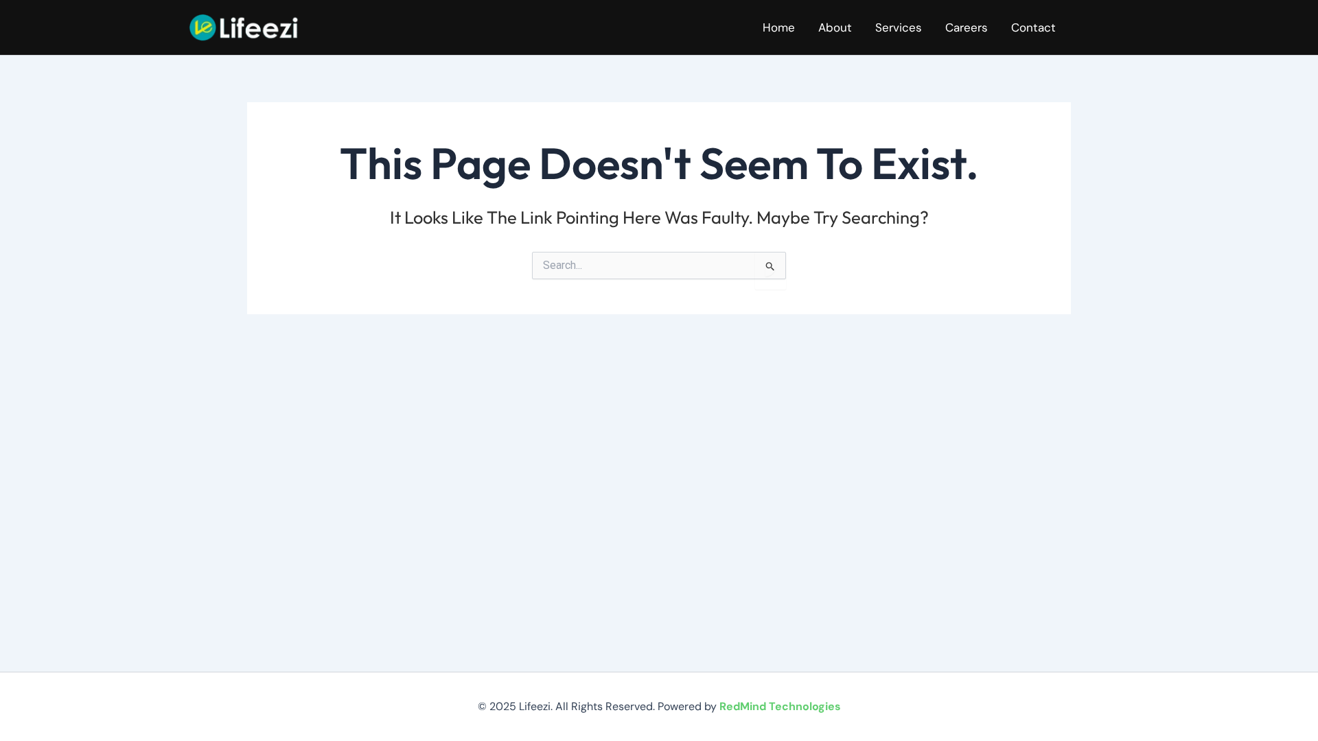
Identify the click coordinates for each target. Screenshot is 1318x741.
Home (779, 27)
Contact (1033, 27)
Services (898, 27)
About (835, 27)
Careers (966, 27)
